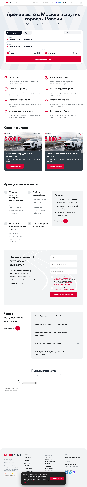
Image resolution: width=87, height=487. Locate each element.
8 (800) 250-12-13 (68, 2)
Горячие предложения (14, 33)
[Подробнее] (61, 221)
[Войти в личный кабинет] (81, 2)
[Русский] (77, 2)
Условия (58, 195)
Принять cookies (57, 478)
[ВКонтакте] (59, 2)
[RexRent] (8, 3)
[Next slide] (83, 151)
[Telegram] (61, 2)
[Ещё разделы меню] (52, 2)
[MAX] (56, 2)
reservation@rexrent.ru (72, 457)
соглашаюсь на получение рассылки (64, 289)
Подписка (28, 33)
